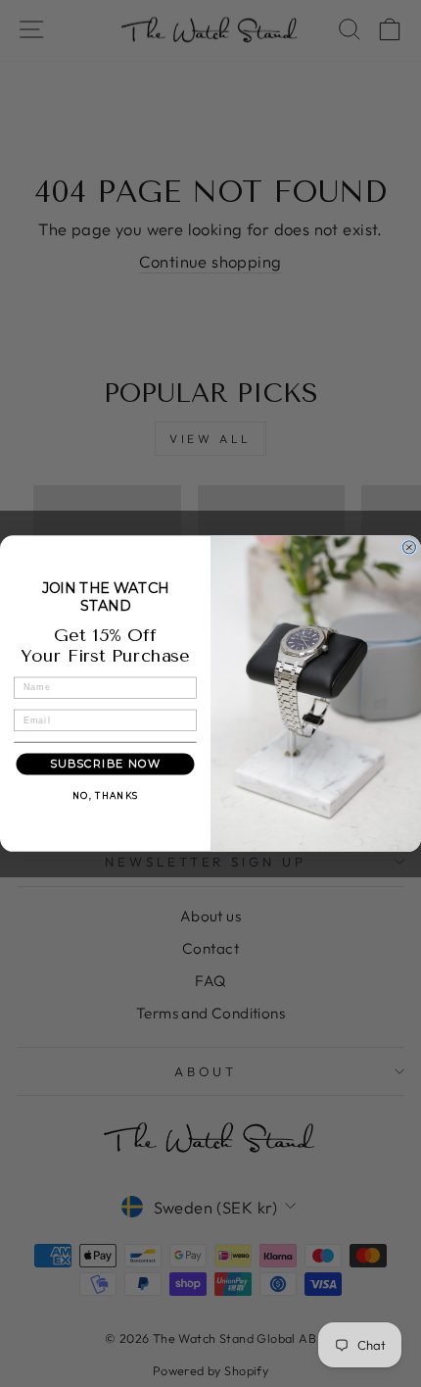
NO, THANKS (105, 796)
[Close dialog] (408, 547)
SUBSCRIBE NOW (105, 764)
